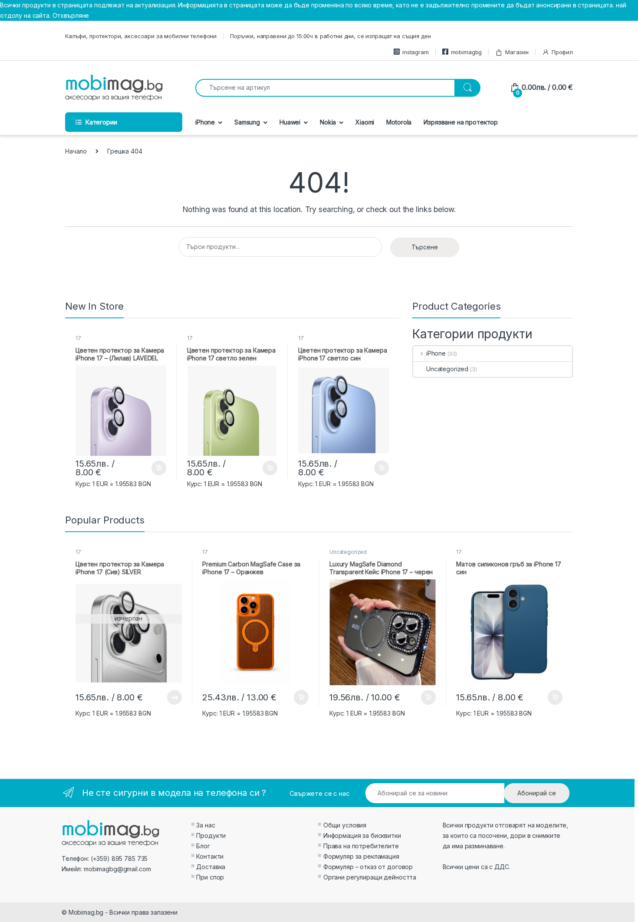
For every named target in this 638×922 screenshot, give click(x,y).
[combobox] (325, 88)
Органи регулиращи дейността (369, 877)
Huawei (290, 122)
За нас (205, 825)
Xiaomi (364, 122)
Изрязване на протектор (461, 122)
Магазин (517, 52)
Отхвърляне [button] (71, 15)
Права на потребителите (361, 846)
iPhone (205, 122)
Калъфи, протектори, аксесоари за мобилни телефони (141, 36)
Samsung (247, 122)
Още (174, 697)
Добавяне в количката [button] (151, 468)
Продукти (211, 835)
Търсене (424, 247)
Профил (562, 52)
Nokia (328, 122)
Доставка (210, 866)
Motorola (398, 122)
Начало (76, 151)
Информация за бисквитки (362, 835)
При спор (210, 877)
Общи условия (344, 825)
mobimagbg (466, 52)
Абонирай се (536, 793)
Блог (203, 846)
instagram (415, 52)
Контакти (210, 856)
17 (78, 338)
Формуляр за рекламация (361, 856)
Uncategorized (447, 369)
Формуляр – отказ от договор (368, 866)
